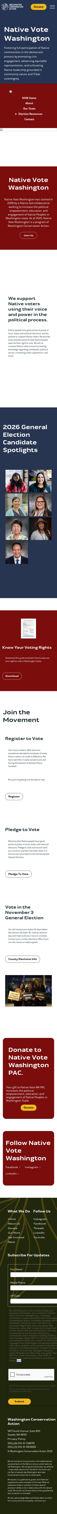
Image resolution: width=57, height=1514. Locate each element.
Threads (39, 1228)
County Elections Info (22, 959)
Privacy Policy (17, 1439)
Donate (38, 6)
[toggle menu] (52, 7)
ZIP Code (15, 1295)
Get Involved (16, 1237)
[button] (28, 235)
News (11, 1242)
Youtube (39, 1237)
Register (14, 796)
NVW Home (29, 98)
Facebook (40, 1223)
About (29, 103)
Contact (29, 119)
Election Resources (30, 114)
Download (12, 676)
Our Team (29, 108)
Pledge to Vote (18, 874)
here (19, 1360)
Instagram (40, 1219)
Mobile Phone (17, 1282)
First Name (16, 1269)
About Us (14, 1223)
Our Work (14, 1232)
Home (12, 1219)
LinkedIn (39, 1232)
